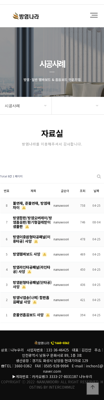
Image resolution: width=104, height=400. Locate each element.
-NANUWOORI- (48, 381)
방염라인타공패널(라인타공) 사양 (31, 269)
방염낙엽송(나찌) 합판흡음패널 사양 (31, 299)
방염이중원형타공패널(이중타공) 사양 (31, 239)
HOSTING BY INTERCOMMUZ (66, 384)
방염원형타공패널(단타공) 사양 (32, 284)
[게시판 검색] (98, 176)
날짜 (96, 190)
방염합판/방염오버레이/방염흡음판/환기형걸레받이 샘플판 (32, 222)
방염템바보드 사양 (27, 254)
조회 (82, 190)
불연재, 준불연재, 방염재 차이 (31, 205)
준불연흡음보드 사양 (28, 314)
